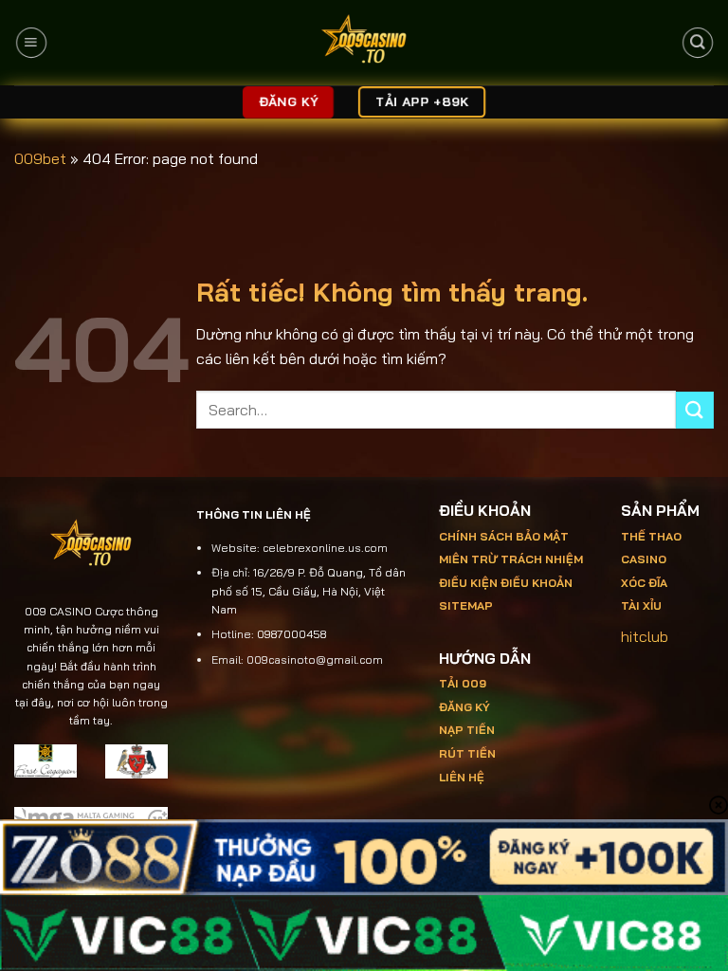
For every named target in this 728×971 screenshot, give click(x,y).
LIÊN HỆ (461, 777)
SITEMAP (466, 605)
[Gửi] (695, 410)
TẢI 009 (462, 683)
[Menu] (30, 43)
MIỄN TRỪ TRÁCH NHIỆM (511, 559)
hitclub (644, 636)
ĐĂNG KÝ (464, 707)
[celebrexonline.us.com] (364, 42)
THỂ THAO (651, 536)
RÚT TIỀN (467, 753)
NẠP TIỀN (467, 730)
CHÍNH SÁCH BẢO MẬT (504, 536)
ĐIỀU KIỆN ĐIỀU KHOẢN (506, 583)
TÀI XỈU (641, 605)
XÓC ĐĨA (645, 583)
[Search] (697, 43)
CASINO (643, 559)
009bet (40, 158)
